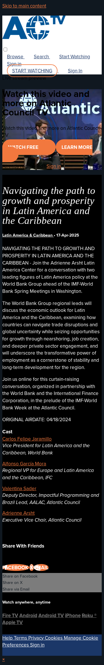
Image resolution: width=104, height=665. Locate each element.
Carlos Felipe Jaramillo (27, 438)
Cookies (54, 637)
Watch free (24, 147)
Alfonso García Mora (24, 463)
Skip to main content (24, 5)
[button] (5, 49)
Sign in (14, 63)
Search (42, 56)
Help (8, 637)
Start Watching (74, 56)
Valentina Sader (19, 488)
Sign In (75, 70)
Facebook (15, 567)
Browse (16, 56)
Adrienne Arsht (18, 512)
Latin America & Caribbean (28, 235)
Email (41, 567)
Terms (21, 637)
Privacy (36, 637)
